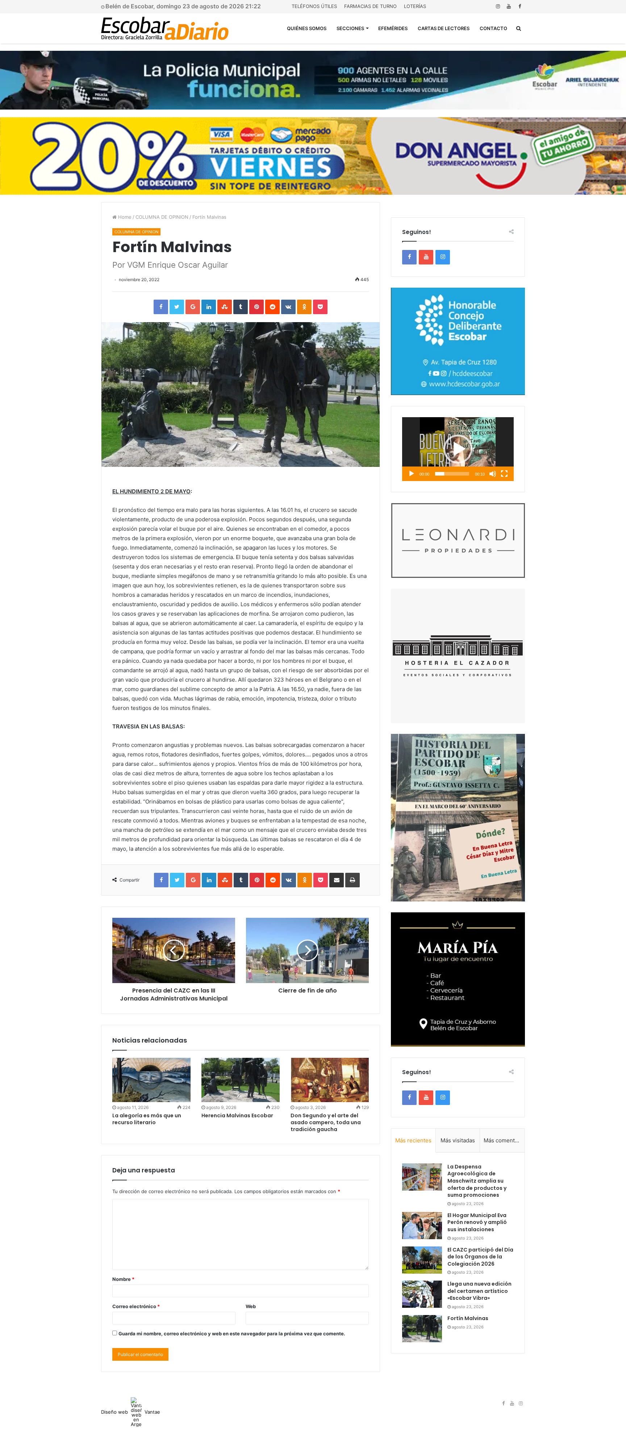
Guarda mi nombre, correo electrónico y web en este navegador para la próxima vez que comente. (231, 1333)
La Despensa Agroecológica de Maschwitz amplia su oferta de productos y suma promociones (476, 1181)
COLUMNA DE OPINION (161, 217)
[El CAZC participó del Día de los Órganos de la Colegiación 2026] (422, 1260)
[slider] (452, 474)
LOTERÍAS (415, 6)
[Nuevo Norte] (165, 28)
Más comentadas (504, 1140)
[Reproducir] (411, 473)
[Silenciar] (492, 473)
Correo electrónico (136, 1306)
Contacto (493, 28)
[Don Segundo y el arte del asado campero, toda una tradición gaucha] (330, 1080)
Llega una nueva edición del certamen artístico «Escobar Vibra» (479, 1291)
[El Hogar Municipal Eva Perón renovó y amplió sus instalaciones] (422, 1225)
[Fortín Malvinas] (422, 1328)
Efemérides (393, 28)
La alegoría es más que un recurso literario (146, 1119)
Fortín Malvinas (467, 1318)
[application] (458, 449)
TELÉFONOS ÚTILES (314, 6)
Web (251, 1306)
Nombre (123, 1279)
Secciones (350, 28)
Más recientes (413, 1140)
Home (124, 217)
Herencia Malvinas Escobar (237, 1115)
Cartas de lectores (444, 28)
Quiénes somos (306, 28)
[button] (457, 449)
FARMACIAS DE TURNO (370, 6)
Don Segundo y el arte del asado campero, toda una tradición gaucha (326, 1122)
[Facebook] (519, 6)
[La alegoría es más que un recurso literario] (151, 1080)
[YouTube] (508, 6)
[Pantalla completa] (504, 473)
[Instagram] (497, 6)
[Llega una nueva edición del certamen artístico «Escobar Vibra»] (422, 1294)
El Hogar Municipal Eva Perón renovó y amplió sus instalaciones (477, 1222)
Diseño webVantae (130, 1412)
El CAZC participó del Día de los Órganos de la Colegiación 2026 (480, 1256)
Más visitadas (458, 1140)
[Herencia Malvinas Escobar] (240, 1080)
